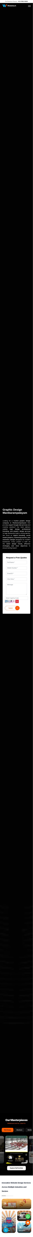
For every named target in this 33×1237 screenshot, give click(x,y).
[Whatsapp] (27, 1216)
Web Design (7, 1130)
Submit (10, 608)
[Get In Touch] (27, 1222)
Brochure (19, 1130)
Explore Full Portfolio (16, 1168)
